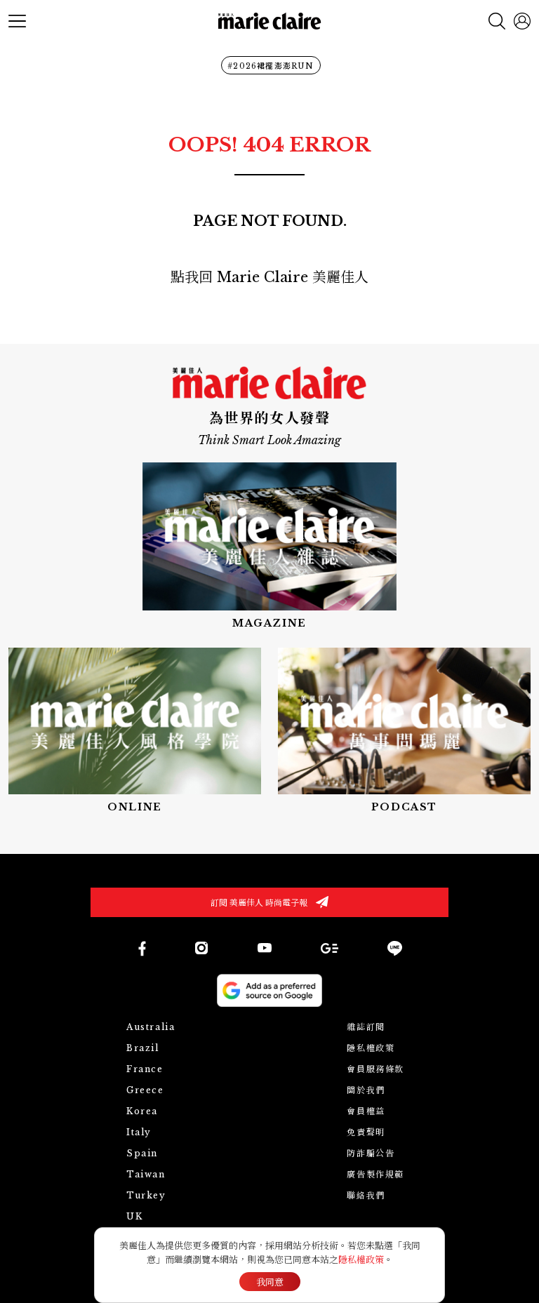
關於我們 (366, 1090)
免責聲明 (366, 1132)
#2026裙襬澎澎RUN (270, 66)
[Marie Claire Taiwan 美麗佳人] (201, 948)
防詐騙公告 (370, 1153)
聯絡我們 (366, 1195)
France (145, 1069)
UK (134, 1216)
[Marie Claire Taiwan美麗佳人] (264, 948)
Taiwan (146, 1174)
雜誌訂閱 (366, 1027)
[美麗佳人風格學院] (135, 731)
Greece (145, 1090)
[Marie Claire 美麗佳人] (269, 21)
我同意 (270, 1282)
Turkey (146, 1195)
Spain (142, 1153)
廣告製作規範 (375, 1174)
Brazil (142, 1048)
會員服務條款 (375, 1069)
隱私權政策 (370, 1048)
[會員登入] (522, 21)
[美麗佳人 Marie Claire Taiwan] (141, 948)
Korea (142, 1111)
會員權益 (366, 1111)
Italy (139, 1132)
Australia (150, 1027)
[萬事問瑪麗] (404, 731)
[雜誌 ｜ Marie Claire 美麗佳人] (269, 546)
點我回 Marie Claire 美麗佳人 (269, 277)
